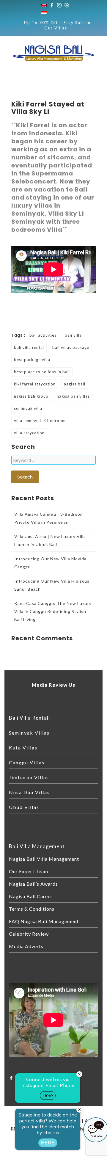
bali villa (73, 335)
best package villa (32, 359)
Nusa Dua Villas (29, 792)
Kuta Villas (23, 747)
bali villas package (70, 347)
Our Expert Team (28, 871)
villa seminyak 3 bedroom (40, 420)
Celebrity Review (29, 934)
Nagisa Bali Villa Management (44, 859)
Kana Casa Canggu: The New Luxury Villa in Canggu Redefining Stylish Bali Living (53, 611)
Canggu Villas (27, 762)
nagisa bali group (31, 396)
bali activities (42, 335)
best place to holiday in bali (42, 371)
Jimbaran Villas (29, 777)
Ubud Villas (24, 807)
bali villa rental (29, 347)
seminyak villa (28, 408)
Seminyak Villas (29, 732)
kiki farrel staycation (35, 384)
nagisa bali (74, 384)
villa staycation (29, 432)
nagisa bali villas (73, 396)
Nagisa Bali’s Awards (33, 884)
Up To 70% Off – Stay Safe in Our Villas (57, 25)
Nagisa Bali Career (31, 896)
